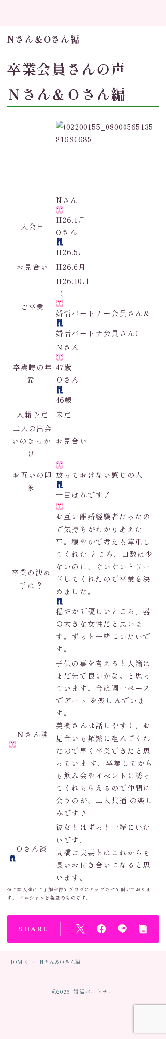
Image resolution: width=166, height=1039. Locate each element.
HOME (17, 961)
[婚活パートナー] (45, 13)
